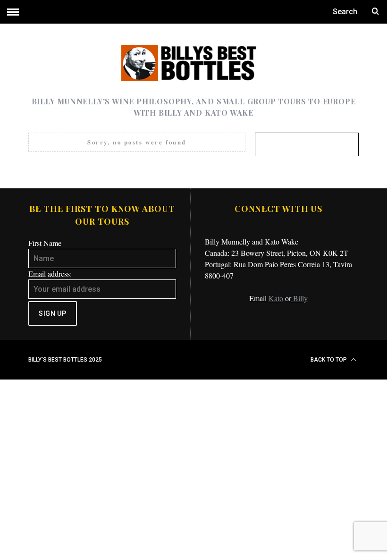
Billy (299, 298)
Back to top (329, 359)
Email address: (50, 273)
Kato (276, 298)
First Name (44, 243)
